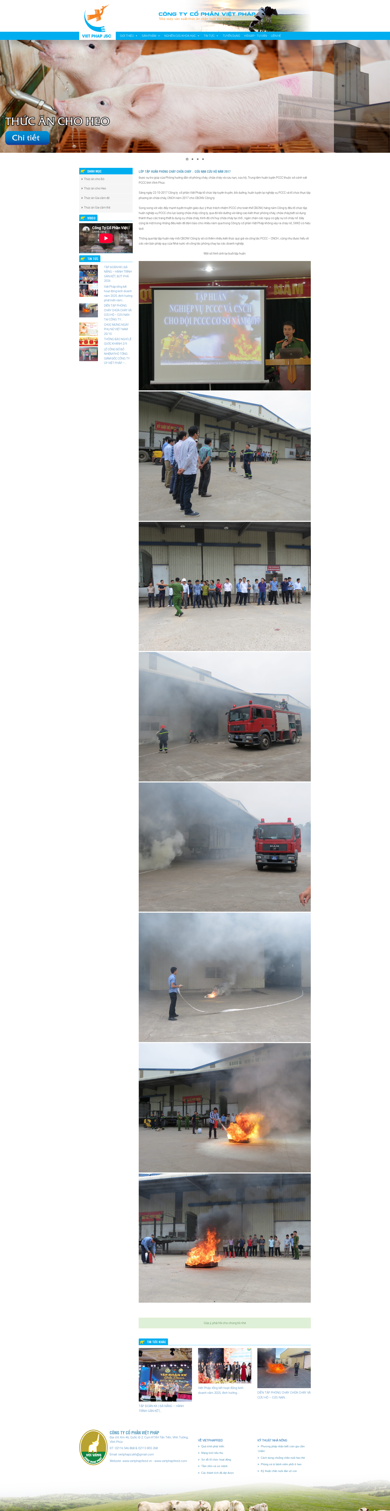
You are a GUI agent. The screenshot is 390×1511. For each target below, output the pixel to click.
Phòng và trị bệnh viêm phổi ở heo (280, 1464)
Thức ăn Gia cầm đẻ (96, 198)
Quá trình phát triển (212, 1446)
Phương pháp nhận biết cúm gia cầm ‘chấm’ (281, 1449)
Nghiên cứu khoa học (180, 35)
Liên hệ (276, 35)
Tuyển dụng (231, 35)
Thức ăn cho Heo (95, 188)
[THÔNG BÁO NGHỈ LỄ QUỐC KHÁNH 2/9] (88, 341)
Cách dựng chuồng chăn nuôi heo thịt (282, 1457)
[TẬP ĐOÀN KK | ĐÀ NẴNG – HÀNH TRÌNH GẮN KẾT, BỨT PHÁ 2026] (165, 1374)
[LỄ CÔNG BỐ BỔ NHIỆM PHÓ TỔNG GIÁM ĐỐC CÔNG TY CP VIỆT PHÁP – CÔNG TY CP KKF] (88, 354)
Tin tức (209, 35)
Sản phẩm (149, 35)
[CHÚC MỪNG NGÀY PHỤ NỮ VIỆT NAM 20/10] (88, 329)
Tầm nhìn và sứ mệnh (214, 1466)
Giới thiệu (127, 35)
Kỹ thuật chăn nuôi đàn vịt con (278, 1471)
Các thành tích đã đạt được (217, 1472)
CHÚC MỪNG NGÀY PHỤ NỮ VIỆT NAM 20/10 (116, 329)
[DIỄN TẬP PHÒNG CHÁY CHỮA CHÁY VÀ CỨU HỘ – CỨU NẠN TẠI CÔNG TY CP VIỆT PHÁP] (284, 1368)
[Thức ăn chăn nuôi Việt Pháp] (97, 21)
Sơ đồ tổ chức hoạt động (215, 1459)
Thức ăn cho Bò (94, 179)
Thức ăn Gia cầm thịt (97, 207)
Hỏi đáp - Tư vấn (255, 35)
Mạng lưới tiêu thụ (211, 1452)
